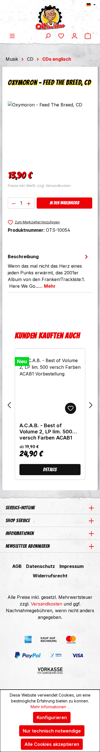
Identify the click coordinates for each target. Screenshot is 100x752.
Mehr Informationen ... (50, 706)
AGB (17, 566)
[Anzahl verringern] (13, 203)
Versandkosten (46, 604)
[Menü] (12, 35)
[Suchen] (47, 35)
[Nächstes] (91, 405)
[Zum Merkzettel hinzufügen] (70, 408)
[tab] (48, 271)
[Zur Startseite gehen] (50, 16)
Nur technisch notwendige (52, 731)
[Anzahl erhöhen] (29, 203)
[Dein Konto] (74, 35)
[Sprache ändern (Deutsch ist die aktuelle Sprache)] (91, 4)
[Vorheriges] (9, 405)
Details (50, 469)
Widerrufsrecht (50, 575)
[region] (50, 132)
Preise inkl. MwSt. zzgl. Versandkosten (39, 186)
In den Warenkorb (64, 203)
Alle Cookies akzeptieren (51, 744)
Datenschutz (40, 566)
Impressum (71, 566)
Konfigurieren (52, 717)
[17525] (50, 132)
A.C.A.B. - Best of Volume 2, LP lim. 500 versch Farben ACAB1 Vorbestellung (45, 432)
